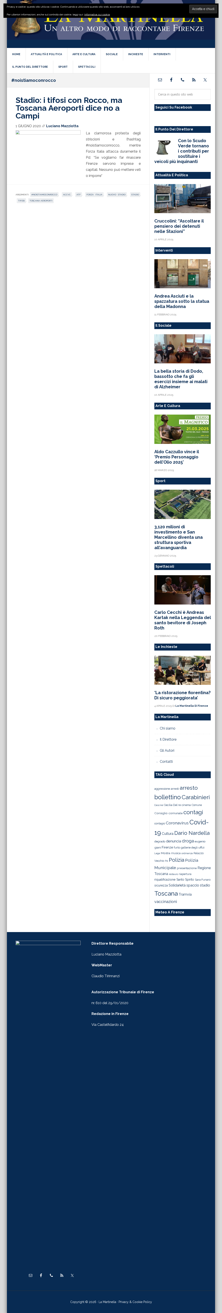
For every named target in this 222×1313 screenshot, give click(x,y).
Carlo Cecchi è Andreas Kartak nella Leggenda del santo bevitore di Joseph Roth (182, 620)
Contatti (166, 761)
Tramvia (185, 894)
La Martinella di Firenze (111, 23)
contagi (193, 812)
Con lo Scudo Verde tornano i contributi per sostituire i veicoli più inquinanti (181, 151)
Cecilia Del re (172, 805)
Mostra (165, 853)
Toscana (166, 893)
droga (188, 841)
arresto (189, 787)
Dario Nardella (192, 833)
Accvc (67, 194)
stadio (135, 194)
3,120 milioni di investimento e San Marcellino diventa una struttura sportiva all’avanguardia (178, 537)
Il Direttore (168, 739)
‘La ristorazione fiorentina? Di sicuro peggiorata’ (182, 695)
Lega (157, 853)
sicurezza (161, 885)
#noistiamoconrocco (44, 194)
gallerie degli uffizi (192, 847)
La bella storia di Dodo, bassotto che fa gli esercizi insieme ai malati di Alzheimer (180, 379)
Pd (166, 861)
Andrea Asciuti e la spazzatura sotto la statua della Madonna (181, 301)
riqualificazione (165, 879)
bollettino (167, 797)
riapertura (185, 874)
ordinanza (187, 853)
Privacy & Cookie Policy (135, 1302)
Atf (79, 194)
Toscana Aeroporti (40, 200)
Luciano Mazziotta (106, 954)
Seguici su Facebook (173, 107)
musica (176, 853)
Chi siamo (167, 728)
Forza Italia (94, 194)
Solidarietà (177, 885)
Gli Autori (167, 750)
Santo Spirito (185, 879)
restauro (173, 874)
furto (177, 847)
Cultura (167, 833)
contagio (159, 823)
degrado (159, 841)
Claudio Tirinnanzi (105, 976)
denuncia (173, 841)
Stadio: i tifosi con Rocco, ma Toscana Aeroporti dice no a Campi (69, 108)
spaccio (192, 885)
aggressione (162, 788)
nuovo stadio (117, 194)
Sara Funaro (203, 879)
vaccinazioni (165, 901)
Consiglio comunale (168, 813)
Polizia (176, 860)
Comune (197, 805)
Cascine (158, 805)
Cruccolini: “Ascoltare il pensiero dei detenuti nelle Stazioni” (179, 226)
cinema (186, 805)
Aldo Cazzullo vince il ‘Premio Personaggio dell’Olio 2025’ (176, 457)
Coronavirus (177, 822)
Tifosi (21, 200)
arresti (175, 788)
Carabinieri (196, 797)
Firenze (167, 847)
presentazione (187, 868)
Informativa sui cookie (97, 14)
